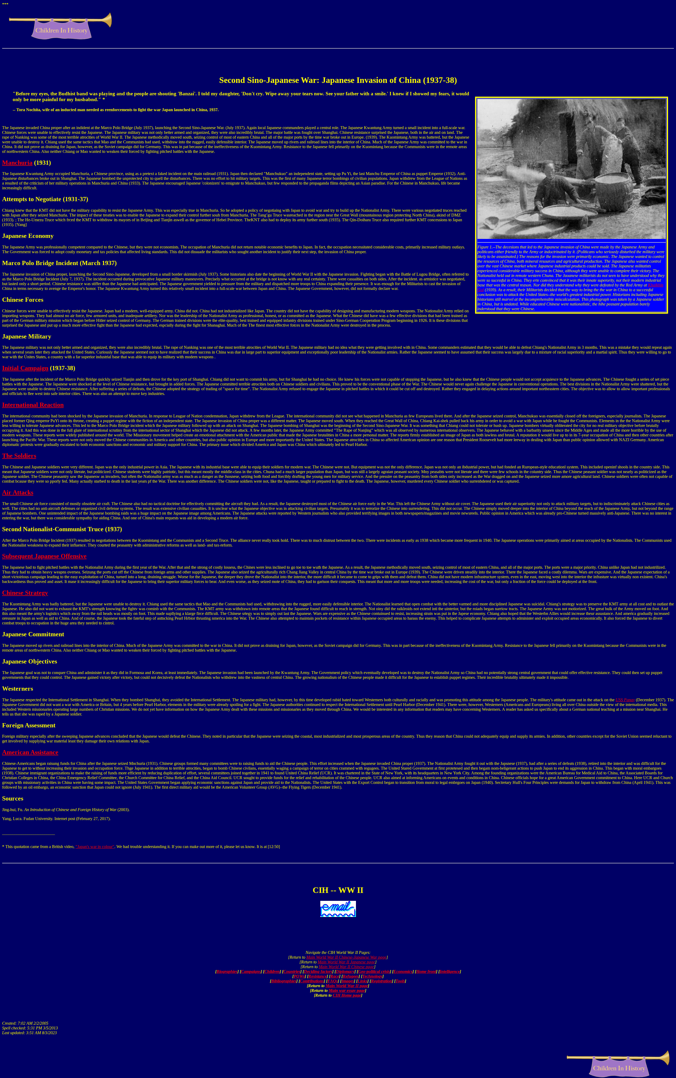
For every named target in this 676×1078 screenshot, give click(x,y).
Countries (291, 971)
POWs (299, 976)
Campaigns (251, 971)
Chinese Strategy (25, 592)
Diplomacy (345, 971)
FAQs (332, 981)
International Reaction (33, 404)
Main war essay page (347, 990)
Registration (381, 981)
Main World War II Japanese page (346, 962)
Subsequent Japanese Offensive (44, 556)
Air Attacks (17, 492)
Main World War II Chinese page (346, 966)
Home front (426, 971)
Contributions (312, 981)
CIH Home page (347, 995)
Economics (402, 971)
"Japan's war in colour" (95, 846)
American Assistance (30, 752)
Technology (372, 976)
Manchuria (17, 162)
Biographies (227, 971)
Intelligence (450, 971)
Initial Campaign (25, 368)
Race (334, 976)
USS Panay (625, 700)
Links (362, 981)
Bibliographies (283, 981)
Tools (400, 981)
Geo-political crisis (374, 971)
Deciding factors (318, 971)
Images (347, 981)
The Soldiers (19, 455)
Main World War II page (347, 985)
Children (272, 971)
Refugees (351, 976)
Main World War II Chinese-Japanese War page (346, 957)
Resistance (317, 976)
